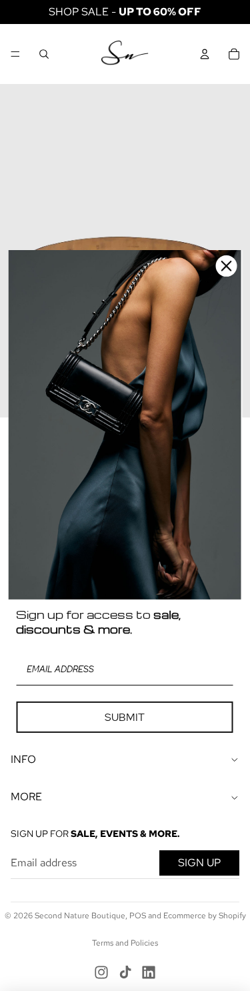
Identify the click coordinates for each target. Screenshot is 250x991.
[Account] (204, 54)
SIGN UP (199, 863)
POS (137, 915)
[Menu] (15, 54)
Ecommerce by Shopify (204, 915)
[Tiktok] (125, 972)
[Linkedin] (149, 972)
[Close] (226, 266)
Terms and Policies (125, 943)
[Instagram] (101, 972)
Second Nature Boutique (80, 915)
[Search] (44, 54)
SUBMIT (125, 717)
